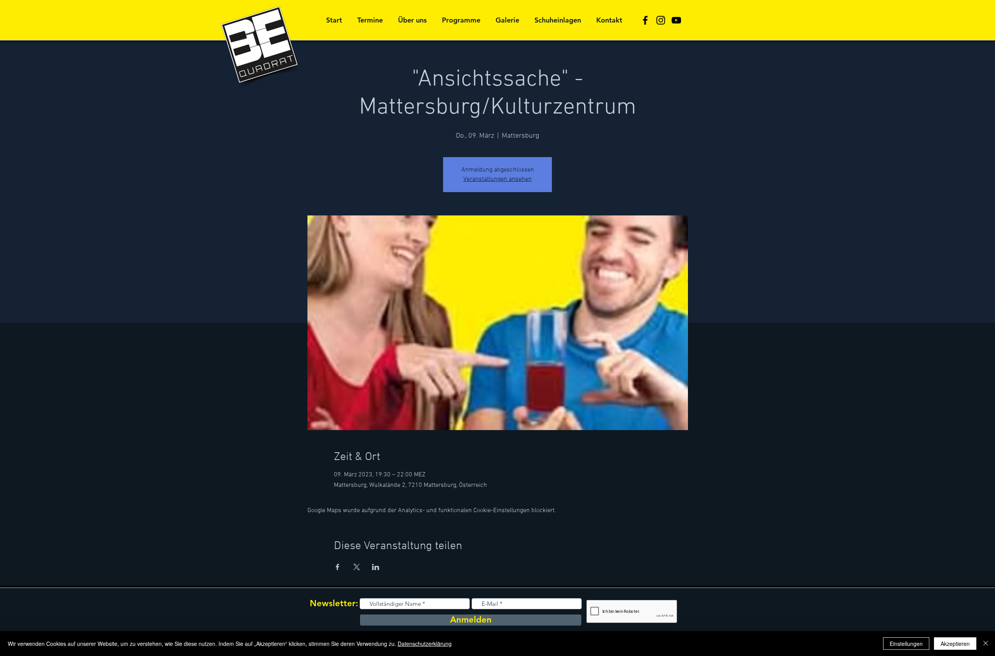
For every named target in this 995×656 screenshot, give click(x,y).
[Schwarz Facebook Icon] (645, 20)
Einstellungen (906, 643)
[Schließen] (985, 643)
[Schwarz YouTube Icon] (676, 20)
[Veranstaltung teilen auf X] (356, 567)
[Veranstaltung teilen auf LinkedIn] (375, 567)
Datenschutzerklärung (425, 643)
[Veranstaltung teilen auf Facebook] (337, 567)
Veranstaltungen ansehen (497, 179)
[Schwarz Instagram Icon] (661, 20)
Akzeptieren (955, 643)
